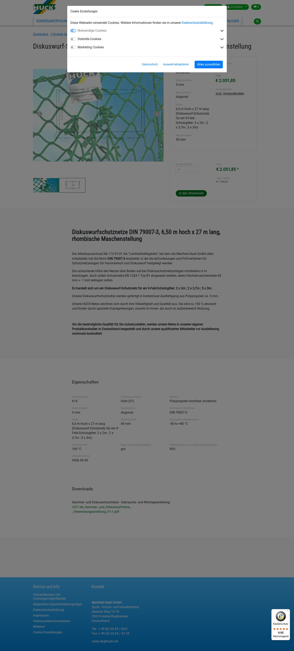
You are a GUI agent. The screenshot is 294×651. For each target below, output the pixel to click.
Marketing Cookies (91, 47)
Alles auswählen (208, 64)
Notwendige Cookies (92, 30)
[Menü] (287, 611)
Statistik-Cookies (89, 39)
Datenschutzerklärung (197, 23)
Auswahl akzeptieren (176, 64)
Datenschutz (150, 64)
